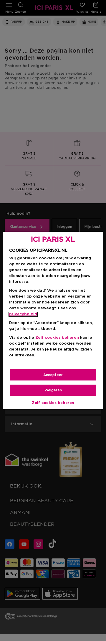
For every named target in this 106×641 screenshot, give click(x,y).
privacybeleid (23, 314)
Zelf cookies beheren (53, 403)
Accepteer (53, 375)
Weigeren (53, 390)
